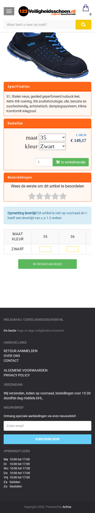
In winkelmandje (73, 162)
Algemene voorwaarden (26, 370)
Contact (11, 361)
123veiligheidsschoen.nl (43, 319)
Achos (67, 507)
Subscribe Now (47, 439)
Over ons (12, 356)
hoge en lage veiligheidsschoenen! (40, 330)
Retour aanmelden (21, 351)
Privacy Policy (17, 375)
